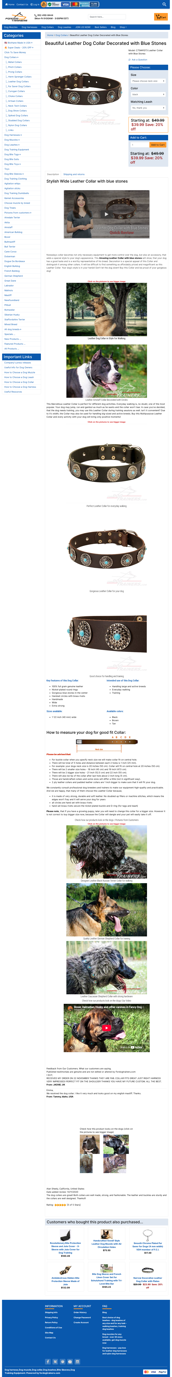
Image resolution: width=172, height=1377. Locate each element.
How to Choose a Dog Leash (19, 377)
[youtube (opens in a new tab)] (70, 1361)
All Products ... (11, 348)
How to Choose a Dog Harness (20, 387)
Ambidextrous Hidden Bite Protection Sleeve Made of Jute (65, 1281)
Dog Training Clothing (15, 178)
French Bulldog (12, 271)
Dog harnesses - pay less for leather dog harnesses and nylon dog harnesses (114, 1351)
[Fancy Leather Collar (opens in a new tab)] (106, 633)
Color (134, 88)
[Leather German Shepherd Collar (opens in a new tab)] (106, 909)
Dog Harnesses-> (13, 135)
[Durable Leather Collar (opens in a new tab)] (106, 548)
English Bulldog (12, 266)
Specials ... (9, 334)
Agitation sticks (12, 188)
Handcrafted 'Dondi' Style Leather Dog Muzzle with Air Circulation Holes (107, 1243)
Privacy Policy (51, 1317)
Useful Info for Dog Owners (18, 367)
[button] (164, 4)
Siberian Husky (12, 314)
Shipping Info (51, 1312)
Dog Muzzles (10, 27)
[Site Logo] (16, 16)
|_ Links (8, 130)
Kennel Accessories (14, 198)
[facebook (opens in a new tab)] (48, 1361)
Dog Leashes (64, 27)
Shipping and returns (74, 174)
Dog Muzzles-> (12, 139)
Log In (35, 4)
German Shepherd (13, 276)
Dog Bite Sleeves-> (14, 173)
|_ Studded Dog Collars (17, 120)
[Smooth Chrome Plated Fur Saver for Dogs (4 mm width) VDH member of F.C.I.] (148, 1235)
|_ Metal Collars (13, 62)
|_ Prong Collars (13, 71)
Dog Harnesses (29, 27)
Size (133, 75)
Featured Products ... (14, 343)
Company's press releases (17, 362)
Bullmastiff (9, 241)
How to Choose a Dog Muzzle (19, 372)
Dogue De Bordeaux (14, 261)
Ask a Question (138, 59)
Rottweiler (9, 309)
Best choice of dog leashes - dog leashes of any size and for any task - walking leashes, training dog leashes (114, 1323)
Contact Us (22, 4)
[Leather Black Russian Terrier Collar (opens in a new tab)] (106, 851)
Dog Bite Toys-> (12, 164)
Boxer (7, 237)
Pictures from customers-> (17, 212)
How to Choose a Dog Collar (19, 382)
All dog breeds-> (12, 329)
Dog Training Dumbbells (16, 193)
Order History (80, 1312)
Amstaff (8, 227)
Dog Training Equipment (16, 149)
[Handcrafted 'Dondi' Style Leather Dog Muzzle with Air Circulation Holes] (107, 1234)
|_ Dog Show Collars (15, 110)
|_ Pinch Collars (13, 67)
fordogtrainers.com (50, 1373)
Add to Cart (158, 144)
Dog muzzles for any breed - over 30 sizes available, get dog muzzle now (114, 1338)
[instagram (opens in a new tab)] (77, 1361)
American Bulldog (13, 232)
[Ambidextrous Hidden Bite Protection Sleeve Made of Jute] (65, 1270)
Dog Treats (10, 207)
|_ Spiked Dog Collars (16, 115)
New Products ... (12, 339)
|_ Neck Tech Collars (15, 105)
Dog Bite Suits (11, 159)
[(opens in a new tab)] (106, 309)
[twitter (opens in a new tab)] (55, 1361)
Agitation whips (12, 183)
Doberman (9, 256)
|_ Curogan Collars (14, 91)
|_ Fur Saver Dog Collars (17, 86)
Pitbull (7, 305)
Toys (6, 169)
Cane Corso (10, 251)
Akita (7, 222)
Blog (113, 27)
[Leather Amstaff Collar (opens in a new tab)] (106, 371)
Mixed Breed (10, 324)
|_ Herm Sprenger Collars (17, 76)
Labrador (9, 285)
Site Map (49, 1332)
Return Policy (51, 1322)
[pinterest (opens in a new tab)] (62, 1361)
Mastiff (8, 295)
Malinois (8, 290)
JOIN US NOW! (82, 27)
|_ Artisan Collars (13, 101)
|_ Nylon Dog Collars (15, 125)
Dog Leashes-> (12, 144)
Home (11, 4)
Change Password (82, 1317)
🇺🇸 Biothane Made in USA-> (18, 42)
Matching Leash (141, 101)
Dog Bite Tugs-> (12, 154)
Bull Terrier (9, 246)
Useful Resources (13, 391)
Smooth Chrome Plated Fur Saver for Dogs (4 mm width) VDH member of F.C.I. (147, 1246)
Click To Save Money (15, 52)
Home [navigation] (50, 35)
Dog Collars (48, 27)
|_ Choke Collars (13, 96)
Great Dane (10, 280)
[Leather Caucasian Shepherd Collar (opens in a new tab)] (106, 967)
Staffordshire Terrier (14, 319)
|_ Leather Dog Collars (16, 81)
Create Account (81, 1322)
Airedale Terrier (12, 217)
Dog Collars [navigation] (62, 35)
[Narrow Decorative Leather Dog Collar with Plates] (148, 1270)
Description (53, 174)
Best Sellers (101, 27)
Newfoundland (11, 300)
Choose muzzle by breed (17, 203)
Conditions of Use (53, 1327)
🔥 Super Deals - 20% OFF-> (18, 47)
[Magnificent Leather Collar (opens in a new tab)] (106, 463)
